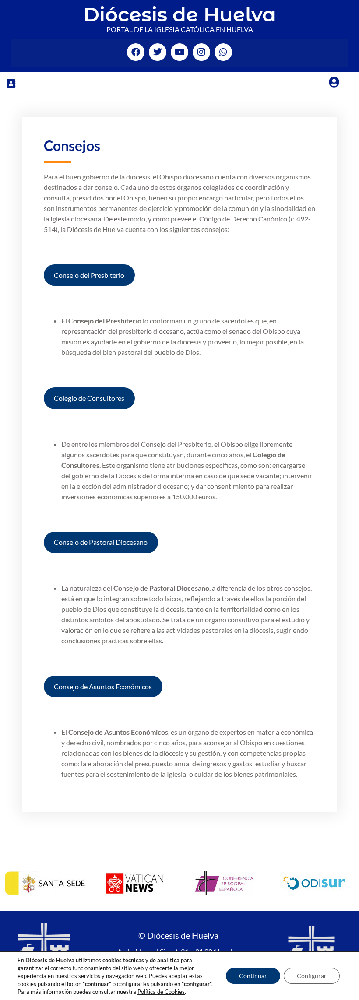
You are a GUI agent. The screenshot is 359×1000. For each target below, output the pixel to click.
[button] (11, 83)
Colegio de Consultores (89, 398)
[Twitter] (157, 52)
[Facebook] (135, 52)
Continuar (253, 975)
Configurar (312, 975)
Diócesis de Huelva (179, 14)
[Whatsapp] (223, 52)
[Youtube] (179, 52)
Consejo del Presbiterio (89, 275)
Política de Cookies (161, 991)
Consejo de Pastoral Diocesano (101, 542)
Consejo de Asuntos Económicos (103, 686)
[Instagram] (201, 52)
